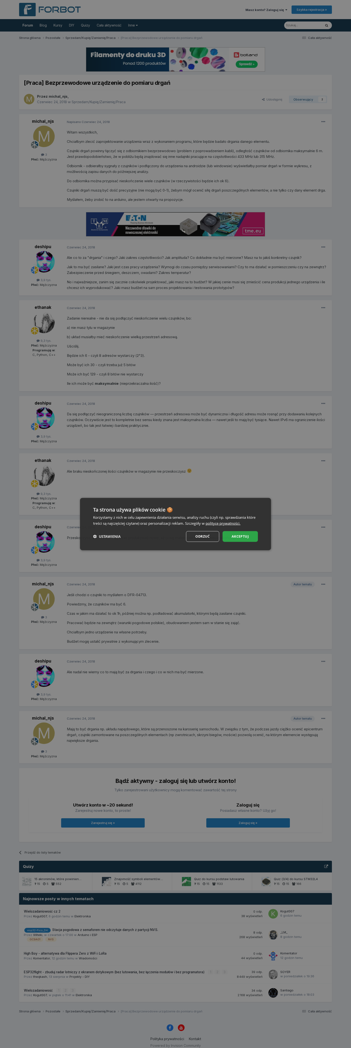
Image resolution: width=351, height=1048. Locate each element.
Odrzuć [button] (202, 536)
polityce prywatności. (223, 523)
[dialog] (175, 524)
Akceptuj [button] (240, 536)
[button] (107, 536)
